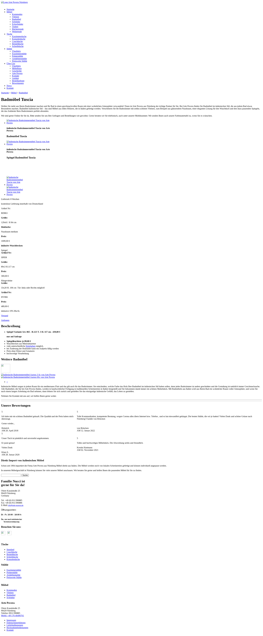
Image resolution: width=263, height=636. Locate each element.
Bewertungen (18, 83)
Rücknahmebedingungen (17, 627)
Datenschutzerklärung (16, 623)
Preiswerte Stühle (19, 61)
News (9, 85)
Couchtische (17, 41)
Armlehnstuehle (13, 575)
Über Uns (11, 63)
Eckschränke (17, 24)
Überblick (16, 51)
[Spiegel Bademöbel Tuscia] (31, 144)
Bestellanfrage (18, 81)
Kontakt (15, 76)
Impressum (11, 620)
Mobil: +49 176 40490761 (12, 615)
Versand (4, 315)
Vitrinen (15, 17)
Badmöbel (16, 19)
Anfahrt (15, 78)
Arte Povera (17, 73)
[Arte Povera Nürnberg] (14, 2)
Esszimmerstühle (19, 53)
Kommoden (17, 14)
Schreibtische (18, 46)
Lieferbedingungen (15, 625)
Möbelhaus (17, 68)
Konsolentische (18, 39)
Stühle (9, 49)
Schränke (16, 22)
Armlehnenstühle (19, 58)
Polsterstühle (17, 56)
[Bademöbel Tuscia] (31, 123)
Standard (10, 549)
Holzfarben (30, 346)
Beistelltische (17, 44)
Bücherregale (18, 29)
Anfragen (5, 320)
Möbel (9, 12)
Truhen (15, 26)
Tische (9, 34)
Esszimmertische (19, 36)
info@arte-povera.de (15, 505)
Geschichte (17, 71)
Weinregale (17, 31)
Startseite (10, 9)
